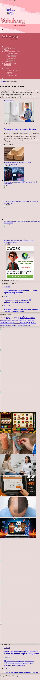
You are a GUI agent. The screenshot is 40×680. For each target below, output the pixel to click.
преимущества (28, 322)
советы (25, 325)
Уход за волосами (12, 53)
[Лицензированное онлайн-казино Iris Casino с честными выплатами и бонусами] (18, 622)
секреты (20, 325)
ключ (17, 320)
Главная (2, 81)
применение (3, 325)
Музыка (9, 73)
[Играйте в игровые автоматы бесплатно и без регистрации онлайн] (14, 239)
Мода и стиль (9, 48)
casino (1, 318)
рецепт (14, 325)
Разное (9, 72)
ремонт (9, 325)
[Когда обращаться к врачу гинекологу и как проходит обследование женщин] (18, 474)
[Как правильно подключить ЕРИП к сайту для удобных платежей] (18, 495)
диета (32, 317)
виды (8, 318)
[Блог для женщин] (13, 26)
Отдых (6, 68)
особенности (7, 322)
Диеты (6, 50)
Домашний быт (10, 63)
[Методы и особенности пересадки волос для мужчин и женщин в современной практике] (18, 516)
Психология (11, 60)
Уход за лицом (11, 55)
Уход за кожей (11, 58)
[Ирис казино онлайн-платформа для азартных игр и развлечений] (18, 580)
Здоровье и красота (12, 51)
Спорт (6, 67)
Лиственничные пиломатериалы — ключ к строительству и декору (17, 163)
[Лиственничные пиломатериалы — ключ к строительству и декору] (14, 161)
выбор (17, 318)
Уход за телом (11, 56)
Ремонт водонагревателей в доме (20, 129)
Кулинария (8, 61)
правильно (17, 323)
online (4, 318)
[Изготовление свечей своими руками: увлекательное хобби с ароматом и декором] (18, 453)
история (8, 320)
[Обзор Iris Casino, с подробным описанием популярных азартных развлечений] (18, 559)
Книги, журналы (12, 75)
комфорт (22, 320)
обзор (33, 320)
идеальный (3, 320)
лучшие (28, 320)
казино (14, 320)
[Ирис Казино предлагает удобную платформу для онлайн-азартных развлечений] (18, 538)
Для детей (8, 65)
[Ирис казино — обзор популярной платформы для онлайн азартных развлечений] (18, 601)
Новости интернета (13, 70)
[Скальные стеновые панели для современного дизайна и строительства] (14, 219)
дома (37, 317)
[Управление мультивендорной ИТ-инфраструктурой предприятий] (14, 180)
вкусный (13, 318)
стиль (29, 325)
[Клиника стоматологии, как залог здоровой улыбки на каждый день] (14, 200)
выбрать (24, 317)
